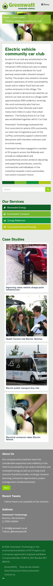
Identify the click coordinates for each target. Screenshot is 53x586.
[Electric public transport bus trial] (26, 367)
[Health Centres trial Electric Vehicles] (26, 317)
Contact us (9, 574)
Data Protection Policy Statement (21, 570)
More (6, 487)
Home (6, 17)
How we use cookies (29, 566)
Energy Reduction (16, 220)
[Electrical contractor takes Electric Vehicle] (26, 417)
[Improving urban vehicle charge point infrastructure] (26, 267)
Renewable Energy (16, 207)
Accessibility (10, 566)
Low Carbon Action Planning (21, 226)
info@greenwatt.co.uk (15, 528)
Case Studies (18, 17)
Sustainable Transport (18, 213)
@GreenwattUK (19, 531)
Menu (46, 4)
